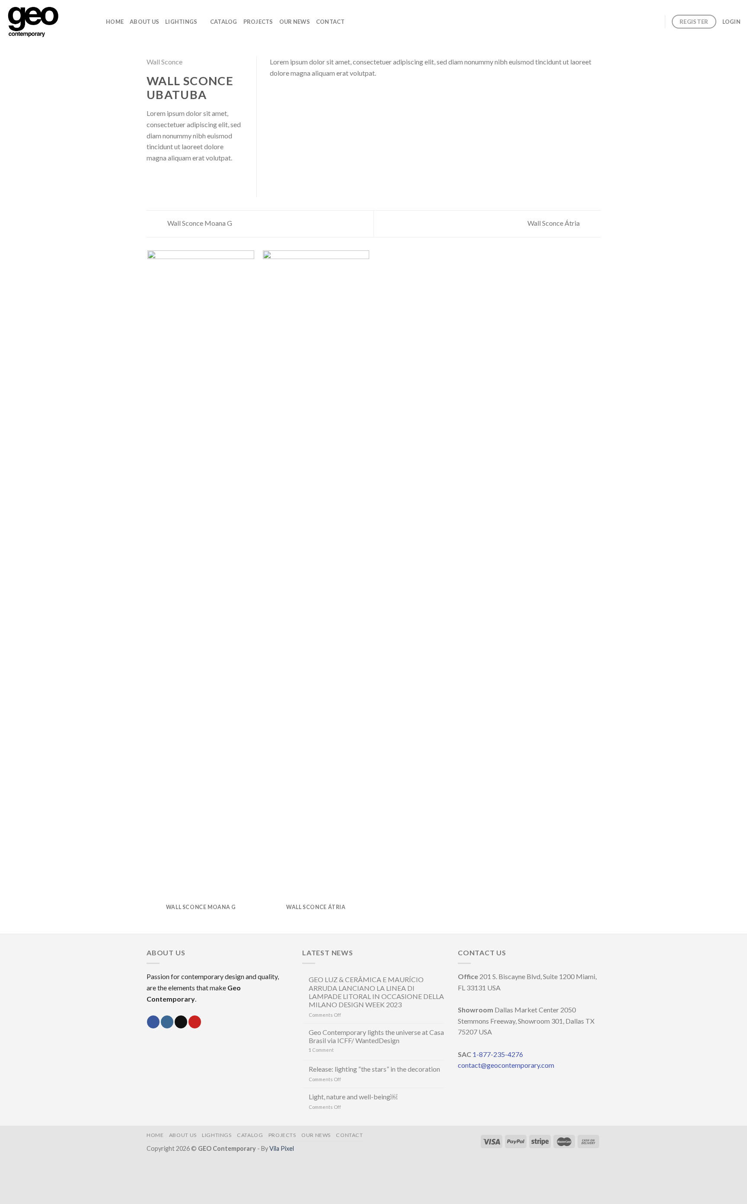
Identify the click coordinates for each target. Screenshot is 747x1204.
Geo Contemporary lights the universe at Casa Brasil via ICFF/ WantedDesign (376, 1036)
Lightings (181, 21)
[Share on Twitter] (162, 178)
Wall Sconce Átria (554, 223)
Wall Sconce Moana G (199, 223)
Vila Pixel (281, 1148)
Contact (330, 21)
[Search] (655, 21)
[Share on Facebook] (151, 178)
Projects (258, 21)
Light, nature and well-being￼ (353, 1096)
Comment (321, 1050)
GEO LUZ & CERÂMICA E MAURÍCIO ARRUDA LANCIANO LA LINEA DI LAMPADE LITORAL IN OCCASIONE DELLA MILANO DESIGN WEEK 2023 (376, 992)
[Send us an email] (181, 1021)
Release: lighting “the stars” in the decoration (374, 1069)
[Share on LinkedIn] (194, 178)
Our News (294, 21)
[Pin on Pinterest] (183, 178)
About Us (144, 21)
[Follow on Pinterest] (194, 1021)
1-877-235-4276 (497, 1054)
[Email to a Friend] (172, 178)
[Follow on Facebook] (153, 1021)
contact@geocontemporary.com (506, 1065)
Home (115, 21)
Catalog (223, 21)
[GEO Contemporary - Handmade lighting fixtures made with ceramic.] (49, 21)
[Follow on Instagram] (167, 1021)
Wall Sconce (164, 62)
